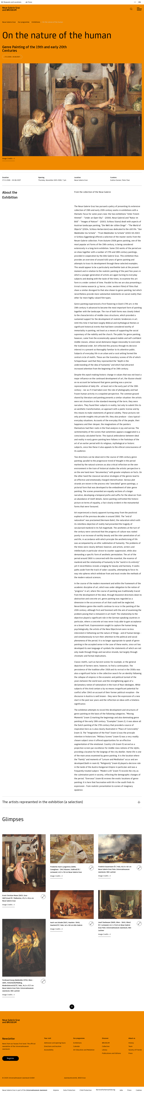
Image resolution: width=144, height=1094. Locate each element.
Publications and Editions (111, 1053)
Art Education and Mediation (83, 1050)
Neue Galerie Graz (9, 22)
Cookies (139, 1090)
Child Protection (86, 1090)
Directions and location (52, 1046)
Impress (56, 1090)
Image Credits (7, 159)
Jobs (121, 1090)
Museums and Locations (12, 2)
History (131, 1043)
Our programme (23, 22)
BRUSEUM (106, 1043)
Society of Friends (135, 1050)
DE (135, 2)
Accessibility (48, 1050)
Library (104, 1050)
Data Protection (69, 1090)
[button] (131, 9)
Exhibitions (36, 22)
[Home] (11, 9)
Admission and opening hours (55, 1043)
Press (30, 2)
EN (139, 2)
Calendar (76, 1046)
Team (130, 1046)
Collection (105, 1046)
